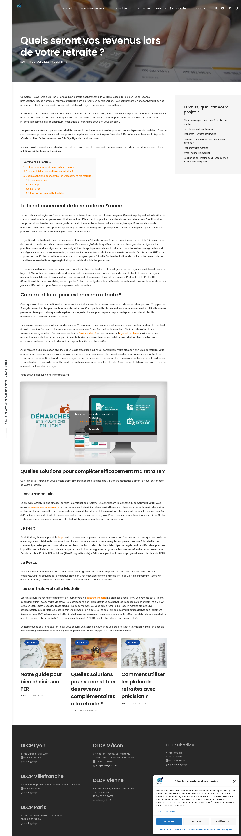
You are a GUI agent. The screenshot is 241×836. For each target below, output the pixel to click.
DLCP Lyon (33, 745)
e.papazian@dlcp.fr (106, 765)
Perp (60, 537)
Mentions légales (224, 829)
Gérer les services (166, 812)
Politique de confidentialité (172, 829)
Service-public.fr (88, 333)
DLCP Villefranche (42, 776)
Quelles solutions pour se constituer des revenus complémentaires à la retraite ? (93, 689)
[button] (234, 781)
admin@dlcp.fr (31, 761)
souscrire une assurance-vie (45, 507)
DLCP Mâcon (108, 745)
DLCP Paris (33, 807)
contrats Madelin (96, 597)
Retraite (32, 642)
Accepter (169, 821)
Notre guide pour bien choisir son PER (41, 682)
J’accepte (93, 429)
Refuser (196, 821)
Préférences (223, 821)
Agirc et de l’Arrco (129, 333)
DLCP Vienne (108, 780)
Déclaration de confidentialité (201, 829)
